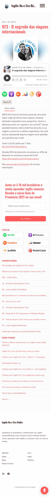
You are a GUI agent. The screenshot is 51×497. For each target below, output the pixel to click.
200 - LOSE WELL (9, 277)
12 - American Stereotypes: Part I (15, 307)
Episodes (5, 453)
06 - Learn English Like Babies (14, 289)
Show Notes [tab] (10, 108)
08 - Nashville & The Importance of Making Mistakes (23, 313)
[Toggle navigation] (42, 6)
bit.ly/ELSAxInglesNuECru (14, 146)
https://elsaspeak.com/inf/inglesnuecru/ (20, 158)
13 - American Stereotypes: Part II (16, 283)
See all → (6, 399)
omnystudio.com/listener (18, 164)
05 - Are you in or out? (11, 301)
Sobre (4, 456)
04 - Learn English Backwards (14, 325)
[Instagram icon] (3, 474)
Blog (4, 460)
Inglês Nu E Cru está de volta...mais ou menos (20, 351)
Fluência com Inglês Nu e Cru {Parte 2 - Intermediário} (24, 369)
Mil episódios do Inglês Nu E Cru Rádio (18, 265)
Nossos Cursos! (7, 463)
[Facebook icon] (8, 474)
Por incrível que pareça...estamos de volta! (19, 387)
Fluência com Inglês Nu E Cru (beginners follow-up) (23, 375)
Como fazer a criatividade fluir (14, 393)
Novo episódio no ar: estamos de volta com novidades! (24, 295)
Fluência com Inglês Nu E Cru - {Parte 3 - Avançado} (23, 357)
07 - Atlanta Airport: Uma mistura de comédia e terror (24, 319)
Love (29, 453)
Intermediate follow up (11, 363)
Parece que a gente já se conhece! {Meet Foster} (21, 331)
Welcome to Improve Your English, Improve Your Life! (23, 271)
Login (29, 456)
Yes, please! (25, 218)
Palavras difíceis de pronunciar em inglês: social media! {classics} (24, 343)
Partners (30, 460)
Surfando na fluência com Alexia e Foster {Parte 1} (22, 381)
